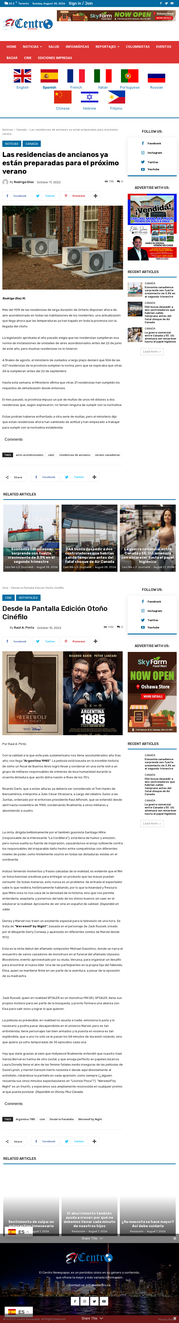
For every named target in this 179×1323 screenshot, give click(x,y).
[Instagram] (142, 152)
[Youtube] (172, 3)
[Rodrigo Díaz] (6, 182)
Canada (21, 129)
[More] (95, 196)
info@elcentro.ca (98, 1285)
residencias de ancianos (74, 455)
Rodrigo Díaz (24, 182)
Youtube (153, 169)
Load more (150, 359)
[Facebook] (161, 3)
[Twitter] (166, 3)
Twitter (153, 162)
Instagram (155, 152)
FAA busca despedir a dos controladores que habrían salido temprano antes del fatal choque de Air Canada (160, 322)
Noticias (7, 129)
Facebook (154, 143)
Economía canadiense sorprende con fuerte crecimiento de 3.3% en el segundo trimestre (160, 300)
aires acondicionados (29, 455)
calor (51, 455)
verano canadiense (107, 455)
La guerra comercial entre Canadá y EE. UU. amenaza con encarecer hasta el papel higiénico (160, 345)
